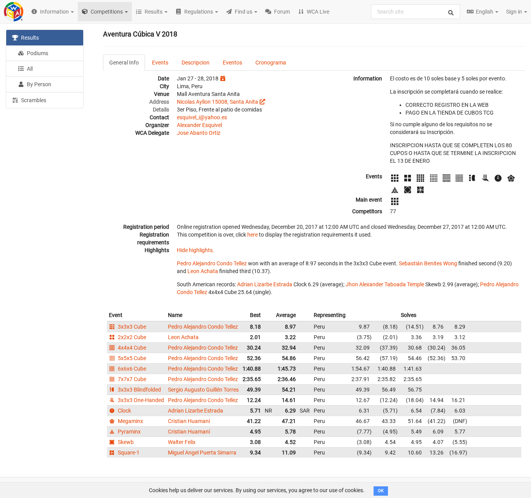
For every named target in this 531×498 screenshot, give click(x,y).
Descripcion (196, 62)
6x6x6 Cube (131, 369)
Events (160, 62)
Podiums (37, 53)
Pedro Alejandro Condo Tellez (212, 263)
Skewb (125, 442)
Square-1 (128, 452)
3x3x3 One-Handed (140, 400)
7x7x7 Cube (131, 379)
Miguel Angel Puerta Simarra (202, 452)
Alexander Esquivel (199, 125)
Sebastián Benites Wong (428, 263)
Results (29, 38)
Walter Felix (182, 442)
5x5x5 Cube (131, 358)
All (29, 69)
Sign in (514, 12)
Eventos (232, 62)
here (252, 235)
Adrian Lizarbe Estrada (264, 284)
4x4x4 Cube (131, 348)
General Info (124, 62)
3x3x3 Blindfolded (139, 390)
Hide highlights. (195, 250)
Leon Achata (202, 271)
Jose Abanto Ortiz (198, 133)
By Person (38, 84)
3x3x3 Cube (131, 327)
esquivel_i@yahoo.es (202, 117)
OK (381, 490)
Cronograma (270, 62)
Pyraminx (129, 431)
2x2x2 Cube (131, 337)
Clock (124, 410)
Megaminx (130, 421)
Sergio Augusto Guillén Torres (203, 390)
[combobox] (415, 11)
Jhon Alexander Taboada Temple (385, 284)
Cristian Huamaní (189, 421)
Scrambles (33, 100)
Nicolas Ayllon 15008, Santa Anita (217, 102)
